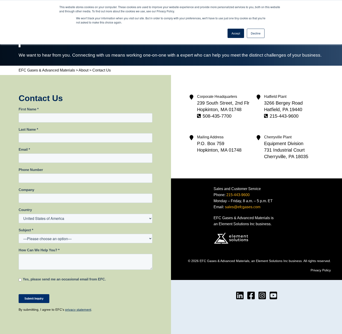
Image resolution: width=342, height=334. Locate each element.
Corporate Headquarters (217, 97)
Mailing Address (210, 137)
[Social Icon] (240, 295)
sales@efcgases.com (242, 207)
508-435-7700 (217, 116)
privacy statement (78, 309)
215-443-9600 (284, 116)
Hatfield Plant (275, 97)
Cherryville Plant (278, 137)
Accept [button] (235, 33)
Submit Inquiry (34, 298)
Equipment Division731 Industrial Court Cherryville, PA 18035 (286, 150)
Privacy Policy (321, 270)
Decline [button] (256, 33)
